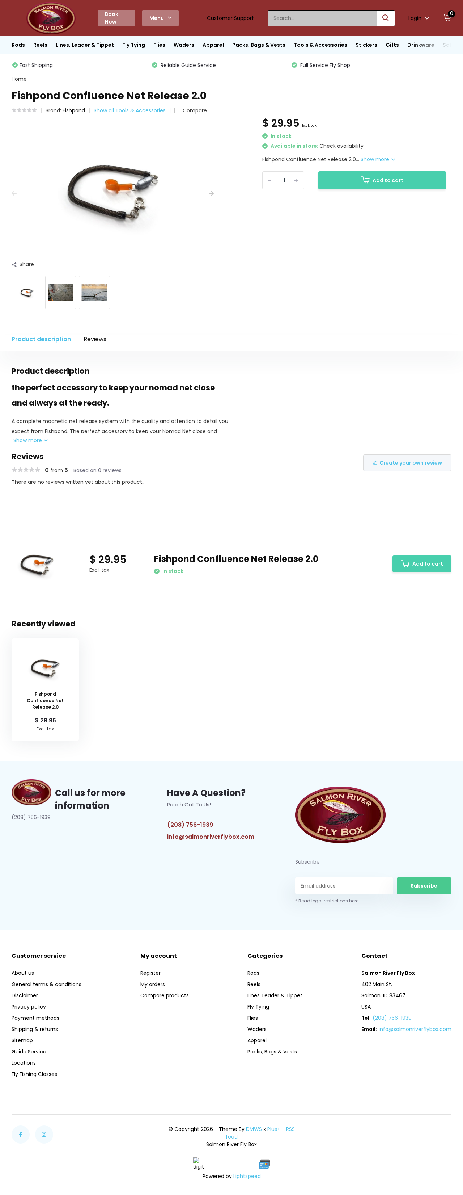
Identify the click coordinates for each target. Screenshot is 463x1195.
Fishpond (74, 110)
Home (19, 79)
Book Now (111, 18)
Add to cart (388, 180)
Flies (159, 45)
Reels (40, 45)
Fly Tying (133, 45)
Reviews (95, 339)
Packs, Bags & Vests (258, 45)
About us (23, 973)
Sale (448, 45)
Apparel (213, 45)
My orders (152, 984)
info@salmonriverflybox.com (210, 837)
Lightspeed (247, 1176)
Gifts (392, 45)
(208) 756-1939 (190, 825)
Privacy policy (29, 1006)
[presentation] (14, 193)
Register (150, 973)
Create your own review (410, 462)
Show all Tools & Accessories (130, 110)
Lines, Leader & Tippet (85, 45)
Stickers (366, 45)
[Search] (386, 18)
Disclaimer (25, 995)
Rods (18, 45)
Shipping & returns (35, 1029)
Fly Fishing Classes (34, 1074)
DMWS (254, 1129)
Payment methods (35, 1018)
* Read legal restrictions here (326, 901)
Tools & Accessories (320, 45)
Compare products (164, 995)
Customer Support (230, 18)
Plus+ (273, 1129)
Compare (195, 110)
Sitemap (22, 1040)
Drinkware (420, 45)
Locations (24, 1062)
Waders (184, 45)
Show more (376, 159)
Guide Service (29, 1051)
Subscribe (424, 885)
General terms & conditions (46, 984)
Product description (41, 339)
